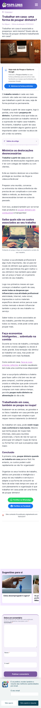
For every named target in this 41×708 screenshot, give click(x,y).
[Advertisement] (20, 544)
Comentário (8, 622)
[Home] (3, 12)
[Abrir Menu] (36, 4)
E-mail (7, 663)
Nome (7, 652)
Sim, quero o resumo (28, 703)
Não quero (9, 703)
